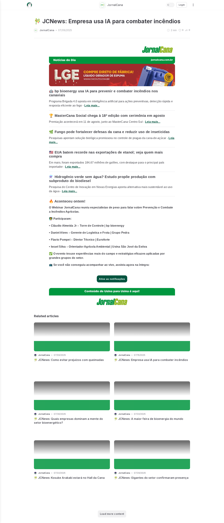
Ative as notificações (112, 278)
